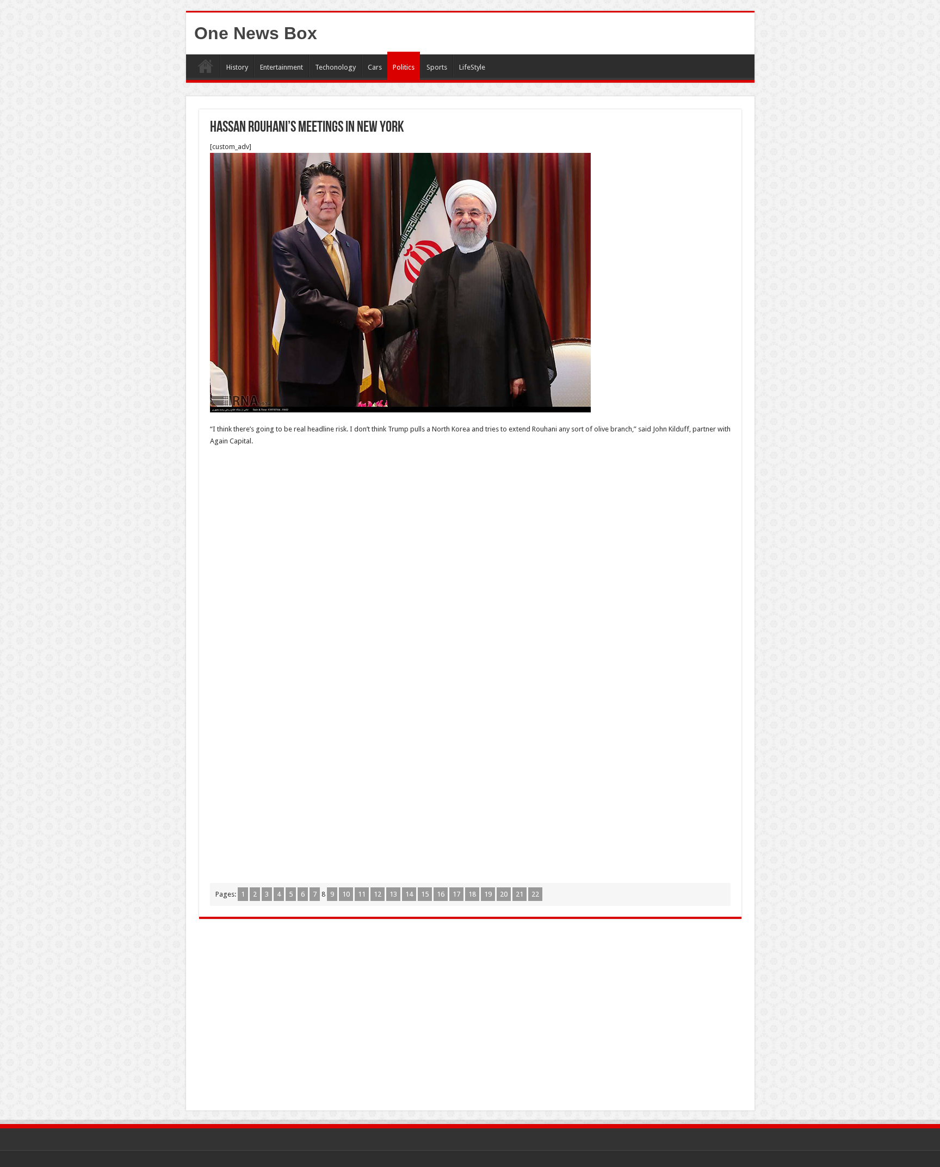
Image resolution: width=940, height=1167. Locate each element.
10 (346, 894)
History (237, 67)
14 (409, 894)
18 (472, 894)
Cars (375, 67)
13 (393, 894)
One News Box (255, 33)
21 (519, 894)
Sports (436, 67)
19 (488, 894)
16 (440, 894)
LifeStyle (472, 67)
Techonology (335, 67)
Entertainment (281, 67)
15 (425, 894)
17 (456, 894)
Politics (404, 67)
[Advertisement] (470, 534)
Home (205, 65)
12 (377, 894)
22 (535, 894)
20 (504, 894)
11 (362, 894)
